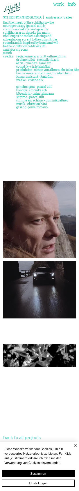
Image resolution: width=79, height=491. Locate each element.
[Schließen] (73, 448)
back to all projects (22, 437)
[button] (68, 361)
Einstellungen (38, 483)
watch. (7, 53)
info (72, 4)
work (58, 4)
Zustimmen (38, 473)
